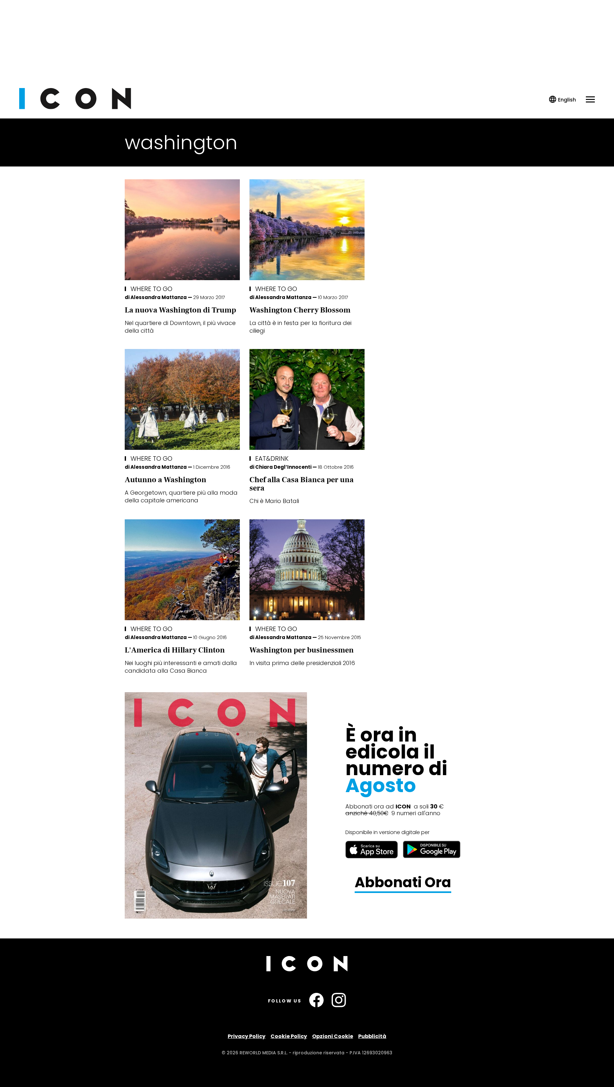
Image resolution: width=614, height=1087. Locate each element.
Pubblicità (372, 1036)
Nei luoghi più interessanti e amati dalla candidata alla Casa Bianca (181, 667)
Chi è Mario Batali (274, 501)
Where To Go (151, 288)
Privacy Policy (246, 1036)
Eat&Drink (271, 458)
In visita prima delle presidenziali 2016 (302, 663)
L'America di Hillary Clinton (175, 650)
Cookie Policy (289, 1036)
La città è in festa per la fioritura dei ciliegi (300, 327)
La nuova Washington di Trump (180, 310)
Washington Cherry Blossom (299, 310)
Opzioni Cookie (332, 1036)
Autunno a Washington (165, 480)
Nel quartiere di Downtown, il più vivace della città (180, 327)
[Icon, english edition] (562, 100)
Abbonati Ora (403, 882)
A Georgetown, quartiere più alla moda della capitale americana (181, 496)
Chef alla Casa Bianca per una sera (301, 484)
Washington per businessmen (301, 650)
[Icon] (75, 107)
